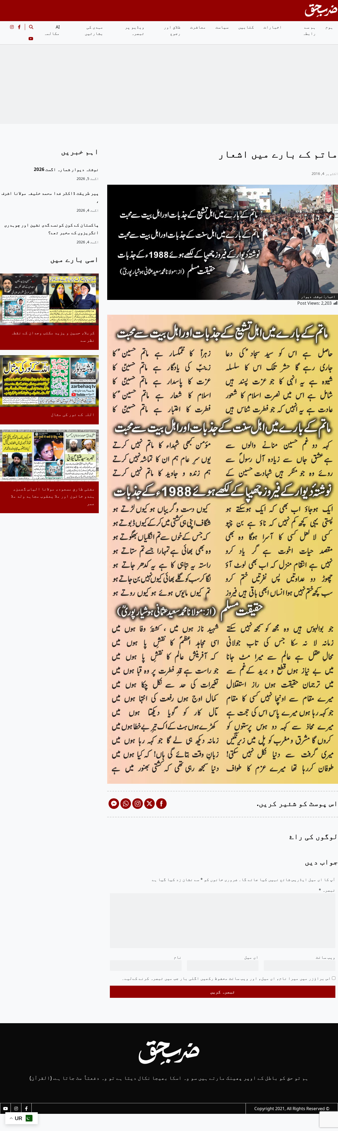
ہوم (329, 27)
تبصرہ (327, 890)
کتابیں (246, 27)
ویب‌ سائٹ (325, 957)
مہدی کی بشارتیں (94, 30)
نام (178, 957)
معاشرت (198, 27)
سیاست (222, 27)
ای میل (251, 957)
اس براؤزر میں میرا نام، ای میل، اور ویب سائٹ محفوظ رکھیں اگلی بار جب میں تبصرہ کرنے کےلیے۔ (226, 978)
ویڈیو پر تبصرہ (134, 30)
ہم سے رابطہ (309, 30)
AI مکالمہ (52, 30)
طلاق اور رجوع (172, 30)
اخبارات (273, 27)
